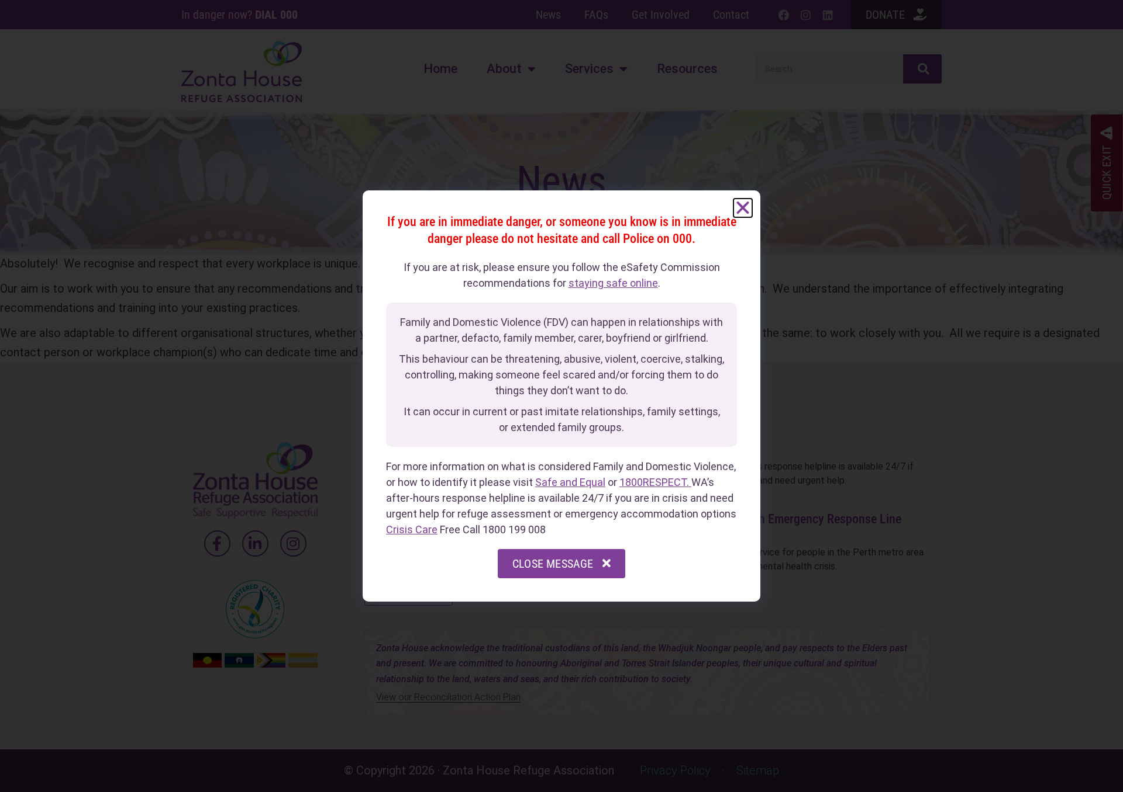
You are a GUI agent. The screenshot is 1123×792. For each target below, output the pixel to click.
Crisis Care (412, 529)
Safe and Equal (570, 482)
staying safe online (613, 283)
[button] (743, 208)
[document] (561, 396)
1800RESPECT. (655, 482)
